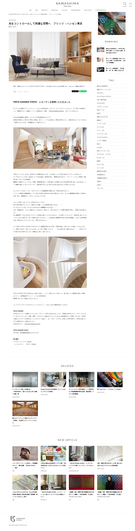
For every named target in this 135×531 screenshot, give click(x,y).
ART (30, 10)
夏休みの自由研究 (102, 86)
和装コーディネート (103, 151)
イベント (100, 168)
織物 (99, 120)
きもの (99, 147)
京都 (99, 181)
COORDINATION (100, 10)
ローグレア (80, 182)
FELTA (31, 177)
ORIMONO (54, 10)
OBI (36, 10)
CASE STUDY (88, 10)
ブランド (100, 188)
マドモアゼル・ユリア (103, 154)
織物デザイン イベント (104, 89)
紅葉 (98, 113)
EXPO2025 (101, 103)
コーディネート (102, 133)
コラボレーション (102, 106)
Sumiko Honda (102, 137)
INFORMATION (75, 10)
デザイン (26, 91)
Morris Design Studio (104, 96)
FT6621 (41, 177)
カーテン (20, 91)
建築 (99, 161)
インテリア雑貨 (102, 140)
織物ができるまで (102, 116)
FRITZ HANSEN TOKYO (56, 111)
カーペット (100, 130)
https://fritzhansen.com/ (32, 324)
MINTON (100, 93)
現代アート (100, 110)
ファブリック (101, 123)
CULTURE (64, 10)
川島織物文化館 (102, 178)
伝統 (99, 185)
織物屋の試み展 (102, 171)
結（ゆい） (100, 157)
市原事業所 (101, 174)
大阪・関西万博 (102, 99)
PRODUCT (44, 10)
